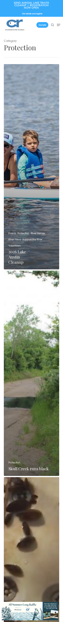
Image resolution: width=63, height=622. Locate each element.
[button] (58, 24)
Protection (23, 233)
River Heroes (38, 233)
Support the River (32, 239)
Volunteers (14, 245)
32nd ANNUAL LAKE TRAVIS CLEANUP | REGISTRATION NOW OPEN (31, 5)
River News (14, 239)
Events (12, 233)
